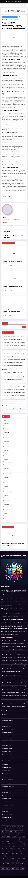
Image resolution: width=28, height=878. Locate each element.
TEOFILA (12, 865)
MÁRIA (8, 856)
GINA (13, 838)
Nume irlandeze (6, 450)
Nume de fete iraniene (8, 446)
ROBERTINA (18, 858)
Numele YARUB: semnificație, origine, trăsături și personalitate (14, 395)
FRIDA (9, 838)
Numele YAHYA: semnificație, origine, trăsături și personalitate (14, 408)
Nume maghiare (6, 495)
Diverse (5, 420)
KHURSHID (6, 846)
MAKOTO (8, 851)
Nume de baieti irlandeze (9, 453)
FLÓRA (24, 836)
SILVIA (20, 861)
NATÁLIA (3, 858)
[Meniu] (2, 5)
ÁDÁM (3, 870)
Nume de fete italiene (8, 473)
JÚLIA (13, 843)
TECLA (8, 865)
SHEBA (15, 861)
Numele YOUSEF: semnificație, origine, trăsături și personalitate (14, 359)
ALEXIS (21, 824)
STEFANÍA (7, 863)
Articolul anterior (6, 228)
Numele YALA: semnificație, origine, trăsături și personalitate (14, 401)
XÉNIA (17, 868)
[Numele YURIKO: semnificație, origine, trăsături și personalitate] (14, 252)
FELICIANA (8, 836)
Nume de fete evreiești (8, 437)
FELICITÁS (14, 836)
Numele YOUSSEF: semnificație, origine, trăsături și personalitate (14, 356)
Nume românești (6, 504)
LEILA (7, 848)
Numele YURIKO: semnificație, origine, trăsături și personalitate (12, 262)
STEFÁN (13, 863)
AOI (18, 826)
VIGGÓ (3, 868)
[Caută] (22, 5)
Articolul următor (6, 233)
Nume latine (6, 486)
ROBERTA (13, 858)
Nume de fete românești (9, 509)
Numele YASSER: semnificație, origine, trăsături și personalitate (14, 386)
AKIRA (16, 824)
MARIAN (18, 851)
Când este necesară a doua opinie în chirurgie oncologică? (14, 336)
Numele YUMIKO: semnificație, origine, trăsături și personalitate (12, 287)
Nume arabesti (6, 423)
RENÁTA (8, 858)
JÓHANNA (20, 841)
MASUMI (7, 853)
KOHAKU (15, 846)
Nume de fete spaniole (8, 518)
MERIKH (12, 853)
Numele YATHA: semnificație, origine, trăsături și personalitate (14, 376)
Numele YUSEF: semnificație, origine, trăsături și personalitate (14, 351)
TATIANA (3, 865)
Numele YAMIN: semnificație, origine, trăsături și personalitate (14, 398)
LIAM (11, 848)
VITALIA (12, 868)
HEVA (17, 838)
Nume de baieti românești (9, 507)
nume (4, 19)
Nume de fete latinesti (8, 491)
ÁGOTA (7, 870)
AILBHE (8, 824)
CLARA (7, 831)
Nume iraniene (6, 441)
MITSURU (3, 856)
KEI (2, 846)
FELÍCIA (19, 836)
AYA (22, 826)
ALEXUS (3, 826)
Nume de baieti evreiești (9, 435)
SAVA (6, 861)
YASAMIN (22, 868)
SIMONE (24, 861)
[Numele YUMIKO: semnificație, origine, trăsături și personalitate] (14, 277)
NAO (17, 856)
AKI (12, 824)
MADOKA (23, 848)
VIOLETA (7, 868)
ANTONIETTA (14, 826)
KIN (11, 846)
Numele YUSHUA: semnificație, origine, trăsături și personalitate (14, 348)
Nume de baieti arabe (8, 426)
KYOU (2, 848)
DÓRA (12, 833)
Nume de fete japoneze (6, 16)
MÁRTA (13, 856)
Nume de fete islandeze (9, 464)
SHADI (11, 861)
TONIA (17, 865)
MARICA (23, 851)
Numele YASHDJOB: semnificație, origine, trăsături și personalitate (15, 392)
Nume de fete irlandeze (9, 455)
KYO (24, 846)
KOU (20, 846)
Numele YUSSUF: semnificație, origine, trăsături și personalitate (14, 345)
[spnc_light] (25, 5)
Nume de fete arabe (8, 428)
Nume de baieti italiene (9, 471)
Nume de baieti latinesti (9, 489)
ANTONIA (8, 826)
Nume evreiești (6, 432)
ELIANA (16, 833)
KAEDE (17, 843)
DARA (21, 831)
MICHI (17, 853)
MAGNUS (3, 851)
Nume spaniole (6, 513)
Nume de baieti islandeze (9, 462)
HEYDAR (21, 838)
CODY (11, 831)
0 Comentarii (16, 19)
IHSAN (3, 841)
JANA (12, 841)
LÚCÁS (19, 848)
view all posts (4, 222)
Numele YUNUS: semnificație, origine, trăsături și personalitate (14, 353)
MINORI (22, 853)
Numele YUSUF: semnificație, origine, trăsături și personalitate (14, 342)
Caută (5, 323)
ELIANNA (21, 833)
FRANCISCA (3, 838)
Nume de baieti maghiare (9, 498)
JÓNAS (9, 843)
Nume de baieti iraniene (9, 444)
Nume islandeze (6, 459)
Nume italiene (6, 468)
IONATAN (7, 841)
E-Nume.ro (2, 589)
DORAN (3, 833)
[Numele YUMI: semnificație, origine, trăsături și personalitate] (14, 302)
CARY (2, 831)
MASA (3, 853)
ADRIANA (3, 824)
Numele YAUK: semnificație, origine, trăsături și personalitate (14, 365)
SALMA (24, 858)
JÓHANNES (3, 843)
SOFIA (3, 863)
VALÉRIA (22, 865)
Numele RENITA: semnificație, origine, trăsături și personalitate (13, 236)
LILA (14, 848)
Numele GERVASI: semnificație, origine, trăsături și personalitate (14, 230)
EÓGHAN (3, 836)
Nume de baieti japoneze (9, 480)
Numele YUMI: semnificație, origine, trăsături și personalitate (12, 312)
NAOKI (21, 856)
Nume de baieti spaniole (9, 516)
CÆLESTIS (16, 831)
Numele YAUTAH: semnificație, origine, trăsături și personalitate (14, 362)
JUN (16, 841)
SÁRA (22, 863)
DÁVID (7, 833)
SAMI (2, 861)
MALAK (13, 851)
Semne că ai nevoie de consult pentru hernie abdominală (13, 339)
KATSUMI (22, 843)
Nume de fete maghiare (9, 500)
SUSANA (17, 863)
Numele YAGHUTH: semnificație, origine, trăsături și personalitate (15, 411)
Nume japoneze (14, 16)
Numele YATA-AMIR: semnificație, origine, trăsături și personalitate (15, 383)
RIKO (21, 16)
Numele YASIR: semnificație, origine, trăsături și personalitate (14, 389)
